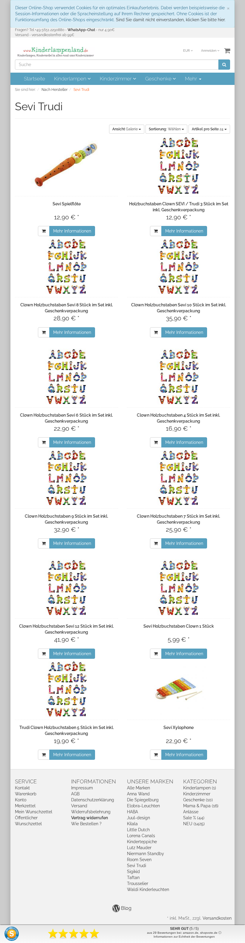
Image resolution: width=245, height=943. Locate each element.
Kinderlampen (71, 79)
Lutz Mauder (139, 847)
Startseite (34, 79)
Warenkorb (25, 793)
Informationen (93, 781)
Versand (79, 805)
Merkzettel (25, 805)
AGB (75, 793)
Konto (20, 799)
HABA (132, 811)
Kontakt (22, 787)
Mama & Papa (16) (200, 805)
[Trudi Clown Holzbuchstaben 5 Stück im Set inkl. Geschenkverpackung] (66, 689)
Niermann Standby (145, 853)
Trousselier (137, 883)
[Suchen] (224, 64)
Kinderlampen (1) (199, 787)
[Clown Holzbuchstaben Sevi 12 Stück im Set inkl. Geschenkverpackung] (66, 587)
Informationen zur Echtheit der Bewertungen (184, 936)
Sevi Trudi (136, 865)
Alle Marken (138, 787)
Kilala (132, 823)
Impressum (82, 787)
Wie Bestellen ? (86, 823)
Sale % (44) (193, 817)
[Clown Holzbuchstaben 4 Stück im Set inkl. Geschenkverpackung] (178, 376)
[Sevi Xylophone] (178, 689)
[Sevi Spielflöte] (66, 165)
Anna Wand (138, 793)
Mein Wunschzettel (33, 811)
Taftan (133, 877)
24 (208, 129)
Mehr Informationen (72, 231)
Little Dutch (138, 829)
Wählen (165, 129)
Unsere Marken (150, 781)
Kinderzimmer (116, 79)
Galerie (125, 129)
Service (26, 781)
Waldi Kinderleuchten (148, 889)
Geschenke (159, 79)
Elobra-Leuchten (143, 805)
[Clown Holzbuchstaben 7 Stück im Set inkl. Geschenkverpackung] (178, 477)
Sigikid (133, 871)
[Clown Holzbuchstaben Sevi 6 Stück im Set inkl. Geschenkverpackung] (66, 376)
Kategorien (200, 781)
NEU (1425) (194, 823)
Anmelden (209, 51)
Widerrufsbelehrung (91, 811)
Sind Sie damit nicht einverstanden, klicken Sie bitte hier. (171, 19)
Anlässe (190, 811)
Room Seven (139, 859)
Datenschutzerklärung (92, 799)
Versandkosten (217, 918)
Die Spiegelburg (143, 799)
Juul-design (138, 817)
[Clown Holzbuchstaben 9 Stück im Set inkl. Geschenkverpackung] (66, 477)
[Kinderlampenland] (55, 52)
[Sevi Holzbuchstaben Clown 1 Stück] (178, 587)
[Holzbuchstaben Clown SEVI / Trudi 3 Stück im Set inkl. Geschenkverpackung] (178, 165)
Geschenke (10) (198, 799)
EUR (187, 51)
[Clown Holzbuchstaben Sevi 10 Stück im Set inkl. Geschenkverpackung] (178, 266)
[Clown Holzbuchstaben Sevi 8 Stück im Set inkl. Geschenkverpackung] (66, 266)
